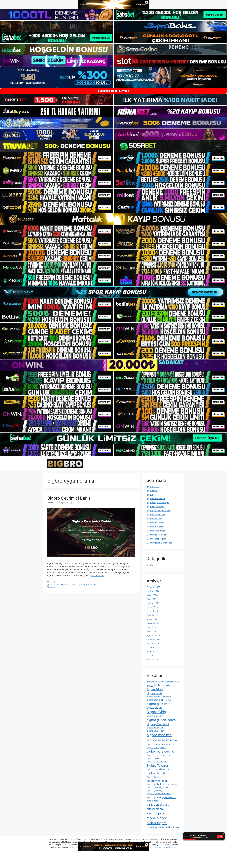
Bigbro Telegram (159, 765)
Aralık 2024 (152, 619)
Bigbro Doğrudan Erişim (158, 502)
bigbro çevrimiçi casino (158, 790)
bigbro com (152, 700)
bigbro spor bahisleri (157, 761)
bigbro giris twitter (160, 704)
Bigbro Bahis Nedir (155, 523)
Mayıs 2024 (152, 647)
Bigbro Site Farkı (154, 519)
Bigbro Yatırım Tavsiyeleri (158, 510)
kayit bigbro (155, 813)
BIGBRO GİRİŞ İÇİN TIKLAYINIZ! (114, 91)
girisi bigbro (152, 800)
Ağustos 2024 (153, 635)
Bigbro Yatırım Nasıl (156, 515)
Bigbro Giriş (152, 490)
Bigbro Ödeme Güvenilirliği (159, 543)
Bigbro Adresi (153, 486)
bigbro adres (162, 685)
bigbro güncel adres (161, 720)
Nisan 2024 (152, 651)
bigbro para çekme (160, 751)
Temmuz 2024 (153, 639)
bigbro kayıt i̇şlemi (155, 731)
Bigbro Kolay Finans (156, 498)
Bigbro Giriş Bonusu (156, 531)
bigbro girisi (165, 700)
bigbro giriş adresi (155, 716)
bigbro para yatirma (156, 747)
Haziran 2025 (153, 603)
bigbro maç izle (159, 735)
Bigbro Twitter (153, 777)
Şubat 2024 (152, 659)
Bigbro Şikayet (154, 797)
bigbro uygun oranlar (76, 584)
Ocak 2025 (152, 615)
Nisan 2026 (152, 595)
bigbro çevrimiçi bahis (59, 584)
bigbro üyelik (172, 827)
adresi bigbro (153, 681)
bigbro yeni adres (155, 784)
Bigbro (52, 582)
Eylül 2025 (151, 599)
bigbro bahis (154, 693)
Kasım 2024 (152, 623)
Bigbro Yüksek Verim (156, 539)
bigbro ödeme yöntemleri (159, 793)
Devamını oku (97, 575)
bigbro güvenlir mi (158, 724)
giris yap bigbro (92, 584)
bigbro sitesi (153, 758)
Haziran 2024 (153, 643)
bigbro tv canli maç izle (158, 769)
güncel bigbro (155, 808)
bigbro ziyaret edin (171, 784)
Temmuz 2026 (153, 587)
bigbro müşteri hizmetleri (159, 744)
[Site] (56, 158)
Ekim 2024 (152, 627)
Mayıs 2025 (152, 607)
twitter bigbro (157, 823)
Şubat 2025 (152, 611)
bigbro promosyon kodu (158, 755)
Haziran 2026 (153, 591)
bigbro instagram (155, 727)
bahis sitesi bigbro (170, 681)
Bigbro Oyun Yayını (155, 506)
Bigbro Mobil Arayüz (156, 535)
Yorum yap (54, 587)
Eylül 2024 (152, 631)
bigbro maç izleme (162, 740)
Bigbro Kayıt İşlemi (155, 527)
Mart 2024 (152, 655)
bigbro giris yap (154, 707)
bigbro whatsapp (157, 780)
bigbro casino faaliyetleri (159, 696)
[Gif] (113, 219)
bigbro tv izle (156, 773)
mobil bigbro (157, 818)
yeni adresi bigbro (155, 827)
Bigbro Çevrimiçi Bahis (69, 498)
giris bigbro (169, 797)
